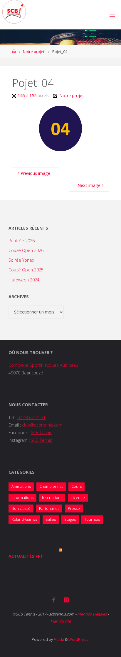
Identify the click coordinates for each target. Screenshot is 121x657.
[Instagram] (66, 600)
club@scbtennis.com (42, 425)
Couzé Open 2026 (26, 250)
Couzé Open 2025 (26, 270)
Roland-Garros (24, 519)
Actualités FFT (26, 556)
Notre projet (33, 51)
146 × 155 (28, 95)
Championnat (51, 486)
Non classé (21, 508)
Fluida (58, 639)
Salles (51, 519)
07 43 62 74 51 (31, 417)
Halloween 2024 (24, 280)
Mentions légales (92, 614)
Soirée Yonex (21, 260)
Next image (89, 185)
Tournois (92, 519)
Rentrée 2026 (22, 240)
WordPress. (78, 639)
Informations (22, 497)
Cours (76, 486)
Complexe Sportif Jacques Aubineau (43, 365)
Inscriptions (52, 497)
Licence (78, 497)
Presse (74, 508)
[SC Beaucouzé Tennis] (14, 12)
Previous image (35, 173)
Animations (21, 486)
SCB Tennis (41, 432)
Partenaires (49, 508)
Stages (70, 519)
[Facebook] (53, 600)
